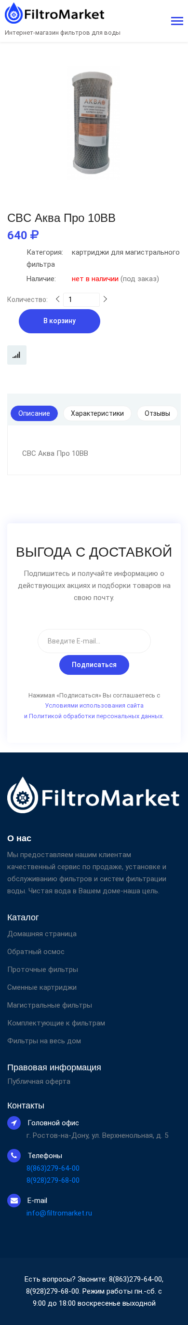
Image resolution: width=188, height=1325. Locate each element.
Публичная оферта (38, 1081)
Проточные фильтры (42, 969)
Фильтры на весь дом (44, 1041)
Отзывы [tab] (157, 413)
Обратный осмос (36, 951)
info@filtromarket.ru (59, 1213)
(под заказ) (93, 278)
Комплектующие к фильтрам (56, 1023)
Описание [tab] (34, 413)
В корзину (59, 321)
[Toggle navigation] (177, 22)
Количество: (27, 299)
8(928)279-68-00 (53, 1180)
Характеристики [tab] (97, 413)
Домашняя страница (42, 933)
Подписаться (94, 665)
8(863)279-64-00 (53, 1168)
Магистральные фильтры (49, 1005)
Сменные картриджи (42, 987)
